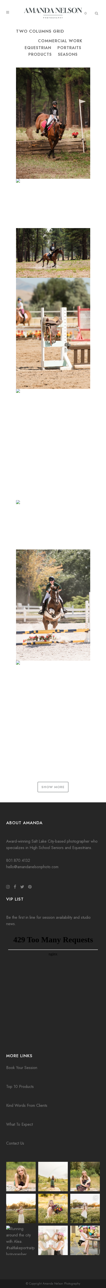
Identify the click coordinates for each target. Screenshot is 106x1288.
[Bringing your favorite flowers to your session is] (53, 1208)
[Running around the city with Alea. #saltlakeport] (21, 1240)
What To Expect (19, 1124)
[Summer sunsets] (21, 1208)
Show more (53, 787)
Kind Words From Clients (26, 1105)
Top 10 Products (20, 1086)
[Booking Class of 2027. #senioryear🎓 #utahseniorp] (21, 1176)
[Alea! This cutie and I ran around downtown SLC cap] (85, 1240)
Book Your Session (21, 1067)
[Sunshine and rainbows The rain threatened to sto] (53, 1176)
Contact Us (15, 1143)
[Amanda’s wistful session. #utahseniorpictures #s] (85, 1208)
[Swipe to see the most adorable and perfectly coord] (53, 1240)
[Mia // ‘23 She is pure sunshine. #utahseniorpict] (85, 1176)
